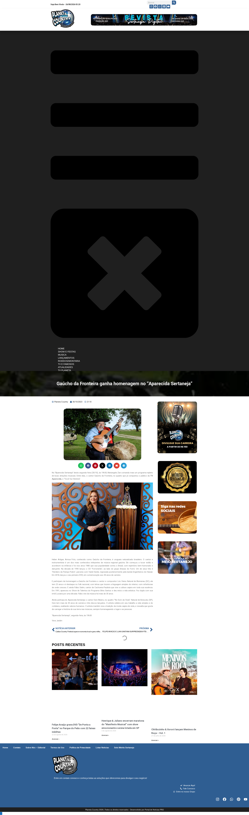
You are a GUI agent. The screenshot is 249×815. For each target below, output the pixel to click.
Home (5, 747)
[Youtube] (168, 6)
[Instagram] (151, 6)
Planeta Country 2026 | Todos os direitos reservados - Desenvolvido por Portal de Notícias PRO (124, 810)
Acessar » (55, 739)
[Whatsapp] (160, 6)
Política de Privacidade (80, 747)
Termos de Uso (57, 747)
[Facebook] (155, 6)
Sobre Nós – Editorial (35, 747)
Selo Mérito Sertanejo (124, 747)
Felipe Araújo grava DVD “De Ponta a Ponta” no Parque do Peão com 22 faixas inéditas (73, 728)
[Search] (174, 3)
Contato (16, 747)
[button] (81, 466)
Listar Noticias (102, 747)
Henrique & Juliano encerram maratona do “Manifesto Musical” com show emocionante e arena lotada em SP (123, 724)
